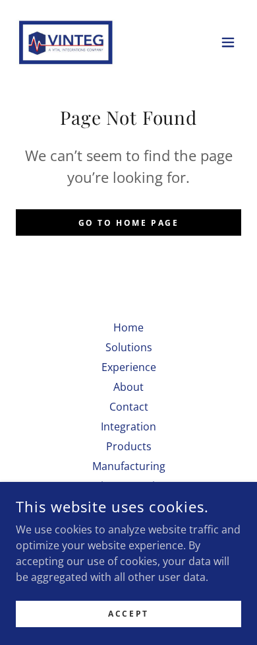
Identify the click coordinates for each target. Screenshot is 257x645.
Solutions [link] (128, 347)
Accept (128, 613)
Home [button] (128, 327)
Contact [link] (128, 406)
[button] (228, 42)
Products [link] (129, 446)
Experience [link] (128, 367)
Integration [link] (128, 426)
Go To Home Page (128, 222)
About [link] (128, 387)
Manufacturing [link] (128, 466)
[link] (66, 42)
